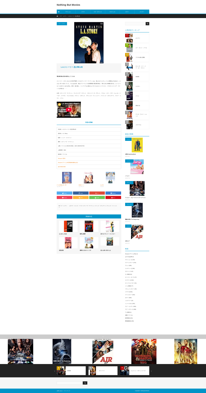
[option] (20, 351)
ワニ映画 (127, 312)
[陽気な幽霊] (89, 226)
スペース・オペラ (129, 277)
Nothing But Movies (68, 4)
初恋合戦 (61, 250)
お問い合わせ (60, 390)
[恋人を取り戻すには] (110, 242)
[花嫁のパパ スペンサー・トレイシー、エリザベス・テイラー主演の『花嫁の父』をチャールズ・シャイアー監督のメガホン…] (89, 177)
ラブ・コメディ (62, 23)
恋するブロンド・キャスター (108, 233)
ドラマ (83, 11)
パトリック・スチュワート (100, 205)
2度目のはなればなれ (130, 154)
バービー (127, 176)
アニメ (127, 265)
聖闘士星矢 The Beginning (132, 219)
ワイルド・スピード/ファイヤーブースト (135, 197)
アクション (68, 11)
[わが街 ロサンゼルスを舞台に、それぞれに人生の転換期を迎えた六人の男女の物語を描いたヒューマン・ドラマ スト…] (110, 177)
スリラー (142, 11)
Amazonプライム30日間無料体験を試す (68, 162)
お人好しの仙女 (63, 233)
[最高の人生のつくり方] (89, 242)
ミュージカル (128, 303)
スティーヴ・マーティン (88, 205)
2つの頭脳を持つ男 (61, 185)
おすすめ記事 (128, 256)
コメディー (129, 161)
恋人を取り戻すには (106, 250)
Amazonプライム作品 (130, 253)
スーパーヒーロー (129, 283)
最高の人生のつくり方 (85, 250)
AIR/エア (127, 241)
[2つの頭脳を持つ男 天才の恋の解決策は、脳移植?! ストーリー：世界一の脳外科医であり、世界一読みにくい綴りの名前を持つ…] (67, 177)
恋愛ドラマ (128, 315)
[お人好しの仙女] (68, 226)
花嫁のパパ (81, 185)
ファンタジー (128, 294)
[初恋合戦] (68, 242)
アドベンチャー (129, 262)
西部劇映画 (128, 321)
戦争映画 (127, 318)
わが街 (102, 185)
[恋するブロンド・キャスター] (110, 226)
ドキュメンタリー (129, 289)
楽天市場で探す (62, 166)
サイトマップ (67, 390)
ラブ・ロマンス (98, 11)
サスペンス (112, 11)
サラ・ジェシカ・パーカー (77, 205)
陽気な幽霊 (82, 233)
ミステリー (128, 300)
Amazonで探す (62, 158)
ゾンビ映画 (128, 286)
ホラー (127, 11)
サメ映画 (127, 274)
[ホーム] (59, 12)
